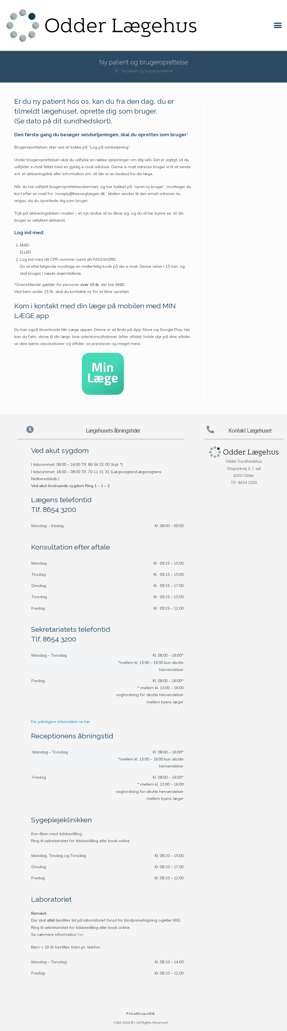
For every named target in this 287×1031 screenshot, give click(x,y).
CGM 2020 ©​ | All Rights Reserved (141, 1022)
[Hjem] (116, 71)
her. (81, 934)
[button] (278, 25)
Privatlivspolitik (140, 1013)
